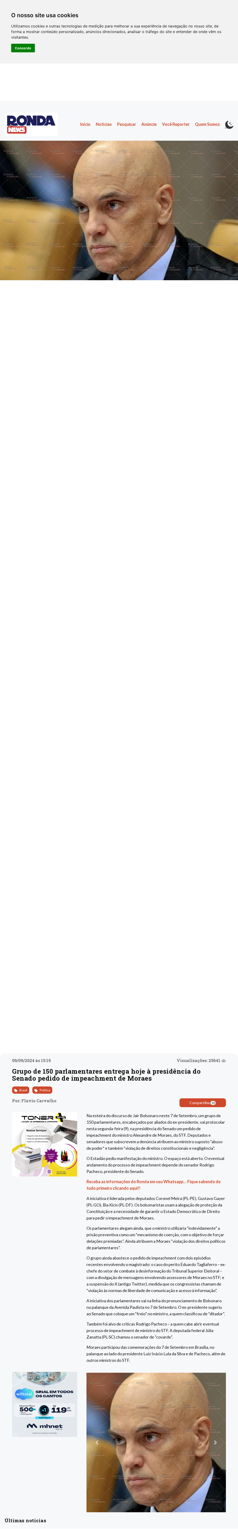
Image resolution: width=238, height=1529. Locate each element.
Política (44, 1090)
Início (85, 124)
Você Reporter (176, 124)
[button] (96, 1442)
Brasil (23, 1090)
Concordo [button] (23, 48)
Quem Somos (207, 124)
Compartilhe (202, 1102)
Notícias (104, 124)
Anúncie (149, 124)
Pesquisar (126, 124)
